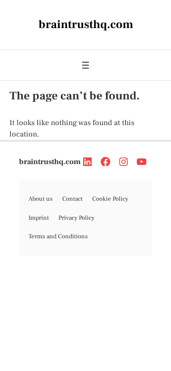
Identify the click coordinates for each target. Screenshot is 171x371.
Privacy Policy (76, 218)
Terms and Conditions (58, 236)
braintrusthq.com (50, 161)
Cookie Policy (110, 199)
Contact (72, 199)
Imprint (38, 218)
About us (40, 199)
